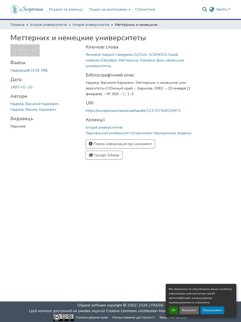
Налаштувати (212, 310)
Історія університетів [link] (48, 24)
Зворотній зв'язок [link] (173, 317)
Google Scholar (106, 155)
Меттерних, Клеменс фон (141, 60)
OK (173, 310)
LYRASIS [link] (156, 305)
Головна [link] (17, 24)
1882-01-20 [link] (21, 87)
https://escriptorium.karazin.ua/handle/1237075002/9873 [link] (133, 110)
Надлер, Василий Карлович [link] (34, 103)
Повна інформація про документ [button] (122, 144)
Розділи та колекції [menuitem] (66, 9)
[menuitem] (109, 9)
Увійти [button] (222, 9)
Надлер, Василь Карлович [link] (33, 109)
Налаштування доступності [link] (133, 317)
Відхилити (189, 310)
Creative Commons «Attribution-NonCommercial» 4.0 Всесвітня (158, 311)
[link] (45, 70)
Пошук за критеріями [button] (108, 9)
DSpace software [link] (91, 305)
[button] (27, 9)
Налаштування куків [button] (92, 317)
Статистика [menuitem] (145, 9)
